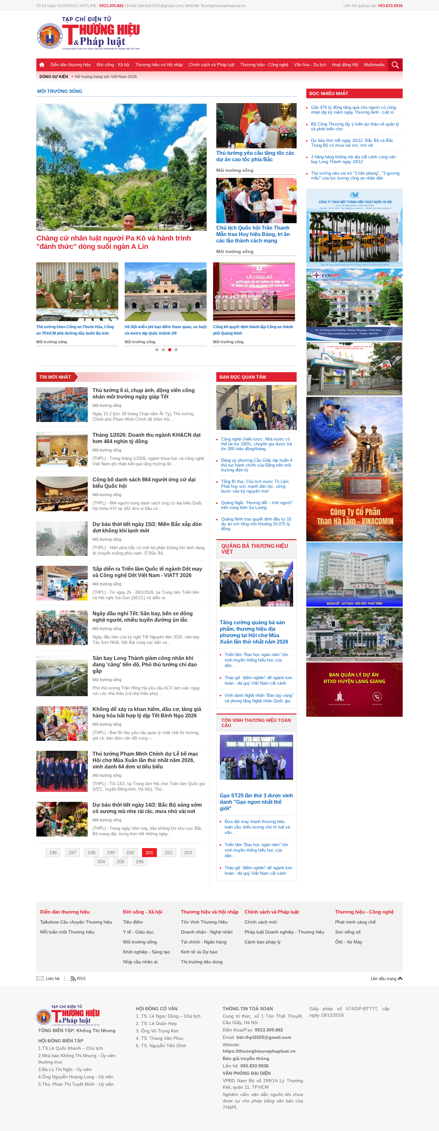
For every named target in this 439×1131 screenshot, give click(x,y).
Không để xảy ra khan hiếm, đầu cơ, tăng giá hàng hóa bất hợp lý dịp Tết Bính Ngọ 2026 (147, 712)
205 (120, 861)
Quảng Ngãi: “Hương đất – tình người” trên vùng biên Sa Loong (257, 505)
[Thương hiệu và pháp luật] (67, 1016)
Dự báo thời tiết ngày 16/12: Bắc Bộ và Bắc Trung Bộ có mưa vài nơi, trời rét (352, 143)
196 (53, 852)
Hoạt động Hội (345, 64)
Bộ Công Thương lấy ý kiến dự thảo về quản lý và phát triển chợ (355, 126)
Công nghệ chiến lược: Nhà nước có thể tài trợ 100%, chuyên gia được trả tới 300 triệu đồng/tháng (256, 444)
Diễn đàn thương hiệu (70, 64)
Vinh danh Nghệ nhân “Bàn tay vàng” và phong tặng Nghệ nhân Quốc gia (259, 698)
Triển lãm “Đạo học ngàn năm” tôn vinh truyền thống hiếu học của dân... (256, 660)
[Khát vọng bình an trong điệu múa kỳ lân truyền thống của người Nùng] (256, 407)
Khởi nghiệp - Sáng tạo (146, 951)
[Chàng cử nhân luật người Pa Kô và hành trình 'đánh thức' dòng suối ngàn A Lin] (121, 167)
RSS (81, 978)
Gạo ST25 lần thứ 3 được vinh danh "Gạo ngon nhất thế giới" (256, 802)
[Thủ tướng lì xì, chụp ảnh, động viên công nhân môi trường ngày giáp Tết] (62, 404)
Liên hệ (52, 978)
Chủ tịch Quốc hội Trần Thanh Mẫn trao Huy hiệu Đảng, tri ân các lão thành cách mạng (253, 234)
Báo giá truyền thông (246, 1058)
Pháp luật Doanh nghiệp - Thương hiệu (284, 931)
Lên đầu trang (384, 978)
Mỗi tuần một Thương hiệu (67, 931)
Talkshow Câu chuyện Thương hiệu (76, 922)
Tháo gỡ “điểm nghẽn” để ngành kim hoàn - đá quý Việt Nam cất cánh (258, 680)
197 (72, 852)
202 (169, 852)
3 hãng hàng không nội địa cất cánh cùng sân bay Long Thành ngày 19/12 (353, 159)
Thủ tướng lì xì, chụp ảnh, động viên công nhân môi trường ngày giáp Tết (144, 393)
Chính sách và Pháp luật (212, 64)
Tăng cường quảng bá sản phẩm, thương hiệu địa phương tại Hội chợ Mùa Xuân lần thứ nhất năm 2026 (254, 632)
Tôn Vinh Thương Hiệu (204, 922)
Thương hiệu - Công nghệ (264, 64)
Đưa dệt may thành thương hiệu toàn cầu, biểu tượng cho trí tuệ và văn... (257, 827)
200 (130, 852)
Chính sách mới (261, 922)
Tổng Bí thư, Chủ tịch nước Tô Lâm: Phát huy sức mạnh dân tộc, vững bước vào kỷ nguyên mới (255, 486)
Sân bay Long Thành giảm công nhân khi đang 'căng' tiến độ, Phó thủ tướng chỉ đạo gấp (145, 664)
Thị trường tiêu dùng (202, 961)
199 (111, 852)
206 (140, 861)
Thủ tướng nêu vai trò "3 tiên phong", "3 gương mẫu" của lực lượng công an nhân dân (355, 175)
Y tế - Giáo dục (138, 931)
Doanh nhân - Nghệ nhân (207, 931)
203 (188, 852)
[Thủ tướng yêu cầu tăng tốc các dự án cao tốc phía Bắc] (256, 125)
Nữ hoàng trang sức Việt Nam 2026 (106, 77)
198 (91, 852)
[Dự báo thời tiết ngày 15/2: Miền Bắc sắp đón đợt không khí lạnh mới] (62, 538)
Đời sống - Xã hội (113, 64)
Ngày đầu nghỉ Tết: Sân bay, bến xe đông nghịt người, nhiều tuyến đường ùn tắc (143, 617)
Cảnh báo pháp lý (263, 941)
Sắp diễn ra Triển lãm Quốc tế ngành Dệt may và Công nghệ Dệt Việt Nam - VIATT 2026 (147, 572)
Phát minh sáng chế (355, 922)
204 (101, 861)
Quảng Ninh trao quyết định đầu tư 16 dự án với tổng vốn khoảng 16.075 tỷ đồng (256, 524)
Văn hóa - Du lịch (310, 64)
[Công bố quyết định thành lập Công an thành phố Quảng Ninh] (77, 291)
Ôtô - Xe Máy (348, 941)
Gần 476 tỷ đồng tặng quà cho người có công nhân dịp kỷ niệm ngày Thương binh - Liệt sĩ (353, 110)
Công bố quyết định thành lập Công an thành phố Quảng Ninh (76, 330)
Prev (41, 168)
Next (202, 168)
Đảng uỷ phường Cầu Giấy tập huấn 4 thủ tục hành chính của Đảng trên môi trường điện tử (256, 465)
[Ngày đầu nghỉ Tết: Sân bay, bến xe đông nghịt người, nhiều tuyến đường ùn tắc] (62, 627)
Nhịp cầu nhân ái (140, 961)
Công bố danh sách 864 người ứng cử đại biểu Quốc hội (144, 483)
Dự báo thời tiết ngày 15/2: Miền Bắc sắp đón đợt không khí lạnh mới (147, 527)
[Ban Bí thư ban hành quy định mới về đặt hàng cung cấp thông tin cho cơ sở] (254, 291)
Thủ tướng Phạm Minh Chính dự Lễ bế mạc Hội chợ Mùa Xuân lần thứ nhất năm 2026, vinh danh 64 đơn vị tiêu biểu (145, 760)
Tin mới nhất (55, 377)
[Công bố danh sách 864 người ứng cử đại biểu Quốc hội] (62, 494)
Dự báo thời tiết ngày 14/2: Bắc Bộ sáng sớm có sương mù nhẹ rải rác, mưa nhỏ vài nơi (147, 808)
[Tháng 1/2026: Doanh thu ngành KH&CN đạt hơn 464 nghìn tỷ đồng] (62, 449)
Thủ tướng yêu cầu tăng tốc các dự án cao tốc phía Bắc (255, 156)
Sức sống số (348, 931)
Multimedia (374, 64)
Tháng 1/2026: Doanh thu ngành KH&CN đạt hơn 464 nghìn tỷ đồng (147, 438)
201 (149, 852)
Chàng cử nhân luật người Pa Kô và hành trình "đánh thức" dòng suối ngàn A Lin (113, 242)
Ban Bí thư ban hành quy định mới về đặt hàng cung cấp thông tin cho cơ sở (250, 330)
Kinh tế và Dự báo (199, 951)
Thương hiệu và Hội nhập (159, 64)
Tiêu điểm (133, 922)
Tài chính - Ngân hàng (204, 941)
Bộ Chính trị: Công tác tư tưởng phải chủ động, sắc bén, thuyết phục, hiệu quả (162, 330)
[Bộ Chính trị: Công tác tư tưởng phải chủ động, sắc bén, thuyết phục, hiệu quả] (166, 291)
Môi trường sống (59, 91)
